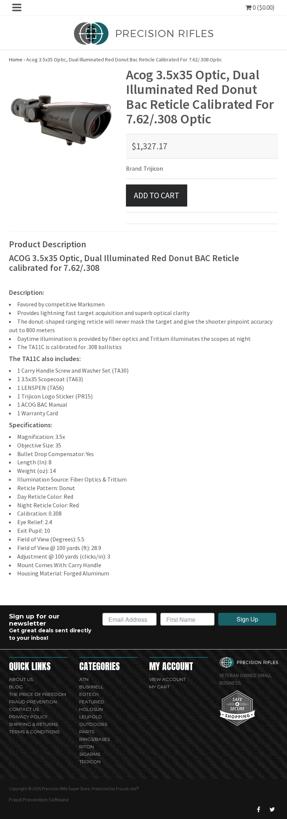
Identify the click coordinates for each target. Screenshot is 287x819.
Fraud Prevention (33, 702)
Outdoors (93, 724)
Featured (91, 702)
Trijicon (153, 168)
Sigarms (89, 754)
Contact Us (24, 709)
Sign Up (247, 619)
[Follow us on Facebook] (259, 809)
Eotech (89, 694)
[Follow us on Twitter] (272, 809)
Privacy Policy (28, 716)
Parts (86, 731)
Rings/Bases (94, 739)
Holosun (91, 709)
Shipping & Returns (33, 724)
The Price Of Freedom (37, 694)
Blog (16, 687)
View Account (167, 679)
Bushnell (91, 687)
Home (15, 59)
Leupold (90, 716)
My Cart (159, 687)
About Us (21, 679)
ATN (84, 679)
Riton (86, 746)
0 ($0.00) (263, 7)
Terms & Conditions (34, 731)
